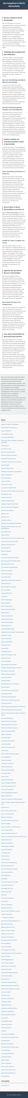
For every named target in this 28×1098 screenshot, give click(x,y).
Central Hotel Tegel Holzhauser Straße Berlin (13, 706)
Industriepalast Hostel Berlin (9, 664)
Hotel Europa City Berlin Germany (10, 700)
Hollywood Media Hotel (7, 501)
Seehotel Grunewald (6, 570)
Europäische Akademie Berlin (9, 1008)
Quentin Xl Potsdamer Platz (8, 655)
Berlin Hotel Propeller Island (8, 810)
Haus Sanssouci (5, 859)
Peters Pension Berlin (7, 830)
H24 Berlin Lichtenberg (7, 998)
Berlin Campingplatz (6, 600)
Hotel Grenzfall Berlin (7, 872)
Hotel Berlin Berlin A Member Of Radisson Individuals (12, 441)
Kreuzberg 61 (4, 750)
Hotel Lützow (4, 776)
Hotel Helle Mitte (5, 1050)
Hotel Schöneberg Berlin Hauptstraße (11, 710)
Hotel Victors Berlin (6, 947)
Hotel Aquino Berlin (6, 677)
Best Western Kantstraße (8, 671)
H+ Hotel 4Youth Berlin (7, 917)
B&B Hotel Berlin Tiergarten (8, 587)
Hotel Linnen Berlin (6, 1027)
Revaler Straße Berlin (6, 642)
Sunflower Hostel (6, 645)
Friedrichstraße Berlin (7, 616)
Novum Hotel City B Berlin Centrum (10, 911)
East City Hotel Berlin (6, 904)
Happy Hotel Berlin (6, 1005)
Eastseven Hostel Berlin (7, 937)
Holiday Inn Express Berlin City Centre (11, 462)
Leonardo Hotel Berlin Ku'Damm (10, 557)
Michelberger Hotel (6, 494)
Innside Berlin (5, 445)
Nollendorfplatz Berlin (7, 619)
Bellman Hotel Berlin (6, 796)
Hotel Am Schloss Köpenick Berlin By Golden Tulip (13, 803)
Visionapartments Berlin (7, 741)
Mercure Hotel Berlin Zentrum (9, 728)
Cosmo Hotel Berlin (6, 638)
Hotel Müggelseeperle (7, 959)
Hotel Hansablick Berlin (7, 1053)
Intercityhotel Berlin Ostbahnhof (10, 684)
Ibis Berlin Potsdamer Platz (8, 458)
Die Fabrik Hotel (5, 995)
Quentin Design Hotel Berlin (8, 783)
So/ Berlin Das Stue (6, 497)
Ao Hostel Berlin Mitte (7, 434)
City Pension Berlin (6, 1002)
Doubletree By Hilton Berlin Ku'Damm (11, 668)
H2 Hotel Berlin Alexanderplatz (9, 567)
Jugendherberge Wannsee (8, 1073)
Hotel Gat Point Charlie (7, 763)
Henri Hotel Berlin (6, 744)
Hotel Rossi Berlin (6, 992)
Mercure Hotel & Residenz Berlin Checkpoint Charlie (13, 714)
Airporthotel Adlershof (7, 885)
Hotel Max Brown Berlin (7, 846)
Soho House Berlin (6, 478)
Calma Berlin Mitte (6, 1057)
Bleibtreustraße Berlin (7, 843)
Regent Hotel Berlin (6, 734)
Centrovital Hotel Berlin (7, 437)
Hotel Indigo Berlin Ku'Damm (9, 724)
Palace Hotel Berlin (6, 551)
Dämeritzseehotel (6, 583)
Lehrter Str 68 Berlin (6, 849)
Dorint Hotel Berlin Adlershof (9, 833)
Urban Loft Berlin (5, 481)
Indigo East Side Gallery (7, 1011)
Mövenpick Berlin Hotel (7, 564)
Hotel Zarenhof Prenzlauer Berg (10, 1047)
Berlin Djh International (7, 866)
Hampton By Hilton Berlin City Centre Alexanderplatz (11, 527)
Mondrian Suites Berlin (7, 898)
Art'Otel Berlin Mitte (6, 976)
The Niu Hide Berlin (6, 760)
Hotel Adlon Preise (6, 449)
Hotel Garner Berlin (6, 891)
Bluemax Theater (5, 603)
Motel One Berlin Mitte (7, 468)
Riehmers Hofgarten (6, 817)
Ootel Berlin (4, 596)
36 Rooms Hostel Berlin (7, 1044)
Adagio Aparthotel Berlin (8, 770)
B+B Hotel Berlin (5, 979)
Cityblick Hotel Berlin (6, 914)
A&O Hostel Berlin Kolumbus (9, 455)
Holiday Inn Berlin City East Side (9, 504)
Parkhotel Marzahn (6, 840)
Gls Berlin (3, 1031)
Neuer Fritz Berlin (6, 823)
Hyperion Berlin (5, 535)
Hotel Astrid (4, 901)
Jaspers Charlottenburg (7, 814)
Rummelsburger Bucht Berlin (9, 940)
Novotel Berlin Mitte (6, 693)
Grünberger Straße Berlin (8, 1034)
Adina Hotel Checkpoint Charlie (9, 541)
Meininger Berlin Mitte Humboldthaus (11, 523)
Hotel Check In (5, 1085)
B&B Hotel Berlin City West (8, 674)
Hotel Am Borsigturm (7, 574)
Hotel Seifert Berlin (6, 651)
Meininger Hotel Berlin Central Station (11, 471)
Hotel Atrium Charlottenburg (9, 862)
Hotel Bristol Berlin (6, 520)
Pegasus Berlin (5, 1060)
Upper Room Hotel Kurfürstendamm (11, 580)
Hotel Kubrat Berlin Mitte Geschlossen (11, 953)
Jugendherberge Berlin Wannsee (10, 985)
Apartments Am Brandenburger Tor (11, 921)
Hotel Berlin (4, 554)
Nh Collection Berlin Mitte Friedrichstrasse (12, 491)
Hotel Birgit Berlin (6, 875)
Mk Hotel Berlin (5, 856)
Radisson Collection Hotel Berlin (9, 424)
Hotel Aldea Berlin (6, 577)
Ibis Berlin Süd (5, 807)
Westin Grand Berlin (6, 475)
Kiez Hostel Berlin (6, 943)
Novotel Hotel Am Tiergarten (9, 721)
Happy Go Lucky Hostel (7, 934)
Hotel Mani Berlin (6, 680)
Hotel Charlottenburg (7, 718)
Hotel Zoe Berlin (5, 687)
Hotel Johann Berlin (6, 703)
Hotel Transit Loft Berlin (7, 963)
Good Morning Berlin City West (9, 882)
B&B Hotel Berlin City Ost (8, 927)
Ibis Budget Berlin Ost (7, 888)
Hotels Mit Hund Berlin (7, 622)
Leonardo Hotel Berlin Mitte (8, 488)
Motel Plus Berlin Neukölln (8, 1014)
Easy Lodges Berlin (6, 757)
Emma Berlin (4, 1018)
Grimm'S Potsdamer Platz (8, 747)
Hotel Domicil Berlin (6, 1024)
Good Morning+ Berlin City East (9, 690)
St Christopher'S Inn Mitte (8, 950)
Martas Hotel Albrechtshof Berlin (10, 754)
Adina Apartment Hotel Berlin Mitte (10, 561)
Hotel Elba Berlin (5, 1040)
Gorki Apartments (6, 773)
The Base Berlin (5, 1076)
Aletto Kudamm (5, 465)
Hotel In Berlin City (6, 625)
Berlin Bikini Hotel (6, 532)
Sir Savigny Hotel (5, 853)
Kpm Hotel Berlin (5, 590)
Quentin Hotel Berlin (6, 908)
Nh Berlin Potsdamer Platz (8, 544)
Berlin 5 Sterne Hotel (6, 606)
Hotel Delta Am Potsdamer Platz (10, 1037)
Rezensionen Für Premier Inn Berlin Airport (13, 538)
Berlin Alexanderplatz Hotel (8, 786)
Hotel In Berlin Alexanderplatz (9, 972)
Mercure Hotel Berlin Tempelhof (10, 507)
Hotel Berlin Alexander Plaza (8, 982)
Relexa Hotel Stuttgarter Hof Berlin (10, 989)
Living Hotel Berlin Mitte (7, 629)
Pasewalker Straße (6, 635)
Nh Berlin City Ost (6, 658)
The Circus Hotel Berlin (7, 789)
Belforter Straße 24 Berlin (8, 930)
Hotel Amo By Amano (7, 767)
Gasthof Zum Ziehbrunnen (8, 1070)
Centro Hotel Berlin (6, 1063)
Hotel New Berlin (5, 548)
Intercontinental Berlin (7, 510)
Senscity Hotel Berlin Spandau (9, 869)
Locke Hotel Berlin (6, 661)
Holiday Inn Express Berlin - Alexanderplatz (12, 632)
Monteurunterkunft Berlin (8, 609)
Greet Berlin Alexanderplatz (8, 697)
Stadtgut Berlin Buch (6, 593)
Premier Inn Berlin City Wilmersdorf (10, 827)
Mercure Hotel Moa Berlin (8, 452)
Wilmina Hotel (5, 513)
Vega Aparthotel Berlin (7, 780)
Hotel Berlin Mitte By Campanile (9, 820)
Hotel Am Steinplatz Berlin (8, 731)
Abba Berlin (4, 879)
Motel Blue (4, 895)
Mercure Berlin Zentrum (7, 1066)
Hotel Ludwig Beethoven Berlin (9, 792)
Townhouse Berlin (6, 737)
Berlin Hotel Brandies (7, 924)
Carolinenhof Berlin (6, 969)
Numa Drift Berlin (6, 956)
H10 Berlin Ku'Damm (6, 484)
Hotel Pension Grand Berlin (8, 966)
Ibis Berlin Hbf (5, 517)
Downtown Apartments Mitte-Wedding (11, 799)
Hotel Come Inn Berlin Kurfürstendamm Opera (14, 836)
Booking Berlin (5, 612)
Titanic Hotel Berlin (6, 431)
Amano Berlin (4, 648)
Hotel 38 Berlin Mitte (6, 1021)
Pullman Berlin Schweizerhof (9, 427)
